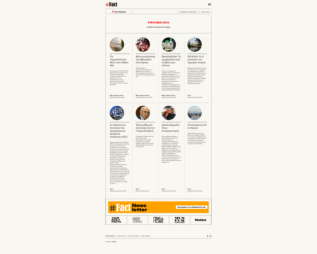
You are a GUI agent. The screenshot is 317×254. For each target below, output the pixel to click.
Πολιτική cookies (133, 236)
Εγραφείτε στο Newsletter (188, 12)
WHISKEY (114, 241)
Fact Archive (110, 236)
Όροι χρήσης (145, 236)
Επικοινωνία (205, 12)
